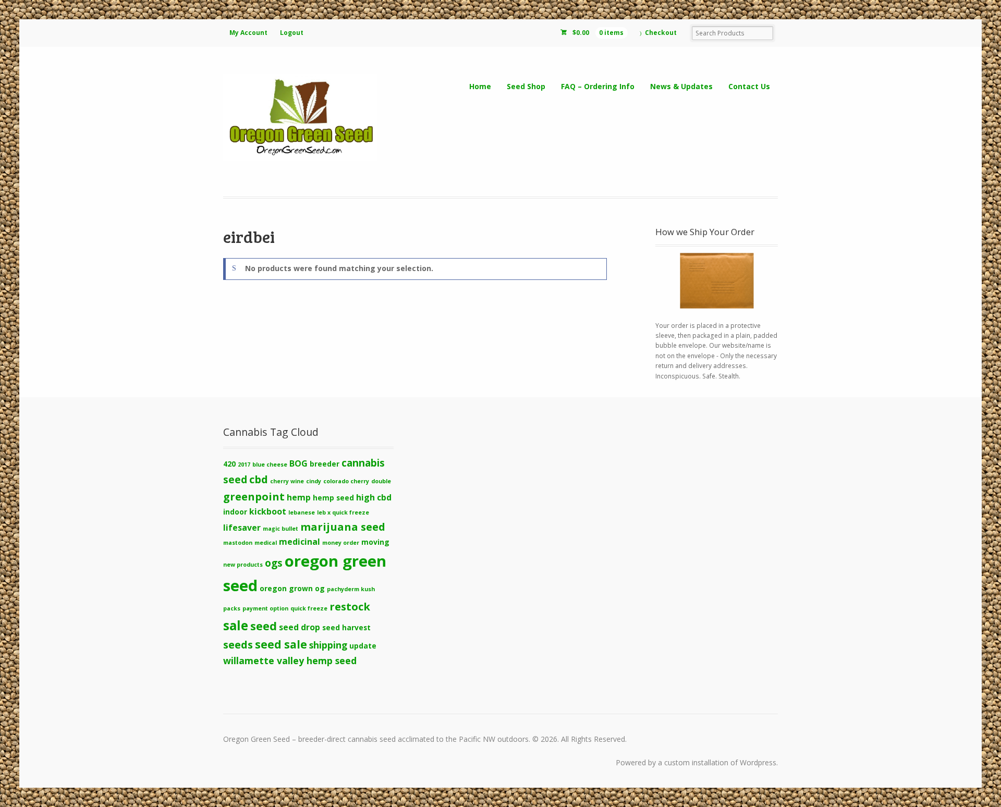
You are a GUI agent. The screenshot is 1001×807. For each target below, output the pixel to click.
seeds (238, 644)
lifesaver (242, 527)
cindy (313, 481)
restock (349, 606)
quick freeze (308, 608)
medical (265, 542)
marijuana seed (342, 526)
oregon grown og (292, 588)
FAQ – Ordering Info (597, 86)
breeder (324, 464)
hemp (299, 497)
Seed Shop (526, 86)
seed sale (281, 644)
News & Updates (681, 86)
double (381, 481)
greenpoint (254, 496)
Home (480, 86)
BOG (298, 463)
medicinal (299, 541)
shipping (328, 645)
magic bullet (280, 528)
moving (375, 542)
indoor (235, 512)
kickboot (267, 511)
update (362, 646)
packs (231, 608)
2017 (244, 464)
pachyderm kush (351, 589)
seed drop (299, 627)
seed (263, 625)
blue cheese (269, 464)
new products (243, 564)
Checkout (661, 32)
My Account (248, 32)
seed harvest (346, 627)
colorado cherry (346, 481)
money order (340, 542)
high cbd (374, 497)
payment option (265, 608)
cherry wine (287, 481)
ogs (274, 563)
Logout (291, 32)
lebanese (301, 512)
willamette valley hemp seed (290, 660)
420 (229, 464)
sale (235, 625)
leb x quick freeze (343, 512)
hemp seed (333, 498)
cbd (258, 479)
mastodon (237, 542)
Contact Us (749, 86)
